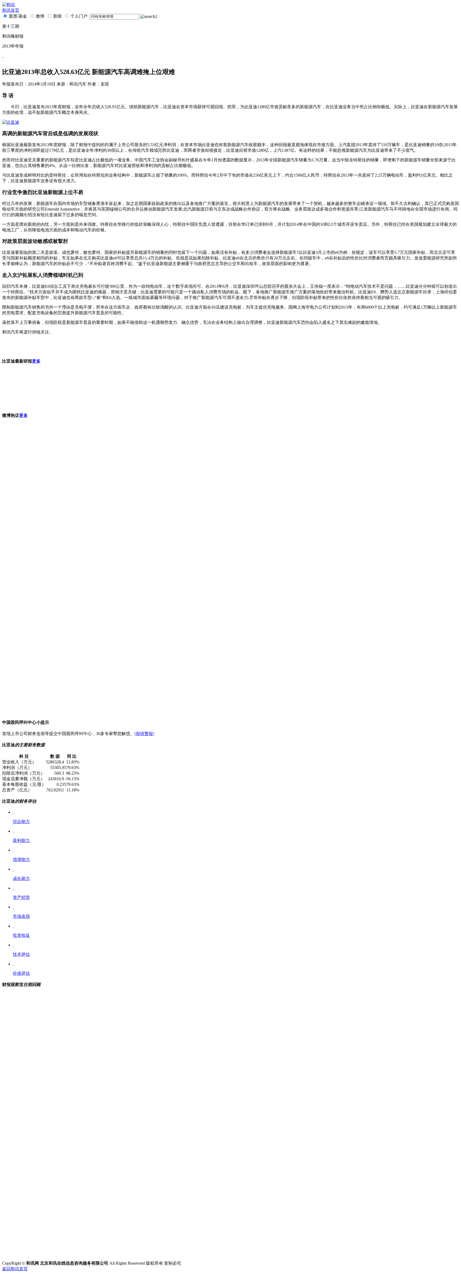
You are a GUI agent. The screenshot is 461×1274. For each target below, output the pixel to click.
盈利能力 (21, 840)
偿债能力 (21, 859)
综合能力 (21, 821)
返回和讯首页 (15, 1269)
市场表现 (21, 916)
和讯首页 (10, 10)
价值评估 (21, 973)
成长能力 (21, 878)
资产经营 (21, 897)
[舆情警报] (144, 733)
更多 (36, 361)
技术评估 (21, 954)
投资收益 (21, 935)
